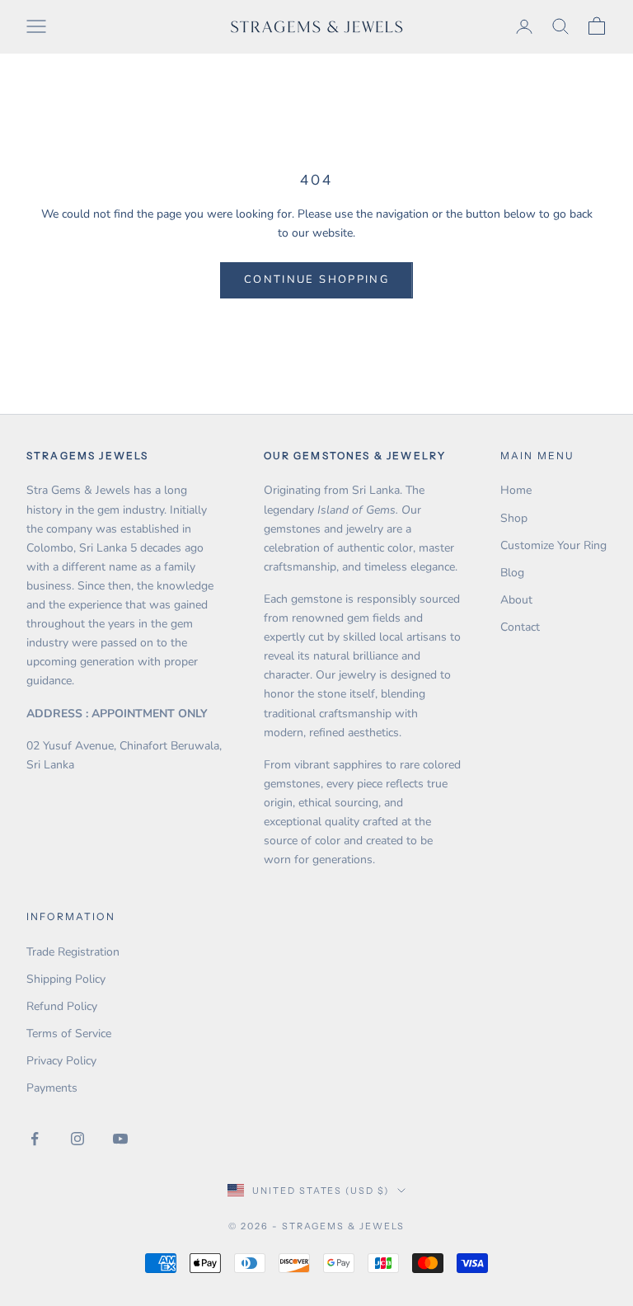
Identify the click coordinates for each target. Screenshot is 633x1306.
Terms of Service (68, 1033)
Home (516, 490)
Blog (512, 572)
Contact (520, 627)
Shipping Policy (66, 979)
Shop (514, 518)
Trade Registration (73, 952)
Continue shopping (316, 279)
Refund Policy (61, 1006)
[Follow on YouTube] (120, 1138)
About (516, 600)
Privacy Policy (61, 1061)
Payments (51, 1088)
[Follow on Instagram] (77, 1138)
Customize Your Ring (553, 545)
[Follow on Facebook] (34, 1138)
